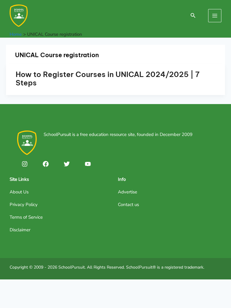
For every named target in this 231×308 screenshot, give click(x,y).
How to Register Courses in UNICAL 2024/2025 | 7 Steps (107, 78)
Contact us (128, 205)
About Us (19, 192)
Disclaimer (20, 230)
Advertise (127, 192)
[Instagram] (25, 164)
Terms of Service (26, 217)
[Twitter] (67, 164)
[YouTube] (88, 164)
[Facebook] (46, 164)
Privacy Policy (24, 205)
